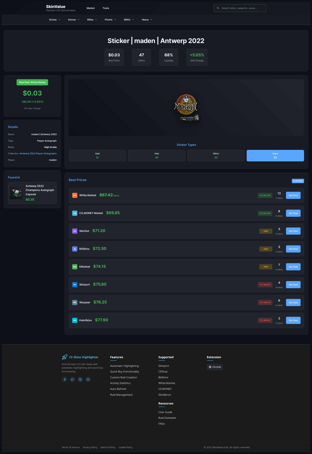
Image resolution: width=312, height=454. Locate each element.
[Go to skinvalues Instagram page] (80, 379)
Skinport (163, 366)
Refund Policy (108, 447)
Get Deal (293, 195)
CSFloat (163, 371)
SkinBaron (164, 395)
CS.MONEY (165, 389)
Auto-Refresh (118, 389)
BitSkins (163, 377)
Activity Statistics (120, 383)
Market (91, 8)
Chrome (216, 366)
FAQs (161, 423)
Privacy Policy (90, 447)
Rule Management (121, 395)
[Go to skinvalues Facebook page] (65, 379)
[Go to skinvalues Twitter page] (72, 379)
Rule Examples (167, 418)
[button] (97, 156)
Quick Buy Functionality (124, 371)
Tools (106, 8)
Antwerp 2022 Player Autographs (38, 153)
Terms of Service (71, 447)
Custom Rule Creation (123, 377)
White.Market (166, 383)
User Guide (165, 412)
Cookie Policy (126, 447)
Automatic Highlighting (124, 366)
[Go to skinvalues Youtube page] (88, 379)
